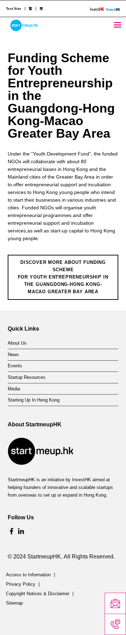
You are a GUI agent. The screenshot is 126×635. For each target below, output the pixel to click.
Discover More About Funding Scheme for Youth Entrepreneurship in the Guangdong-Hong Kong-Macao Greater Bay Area (63, 277)
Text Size (13, 8)
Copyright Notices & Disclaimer (37, 593)
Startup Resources (27, 377)
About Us (17, 343)
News (13, 354)
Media (14, 389)
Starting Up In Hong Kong (33, 400)
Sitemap (14, 603)
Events (15, 365)
